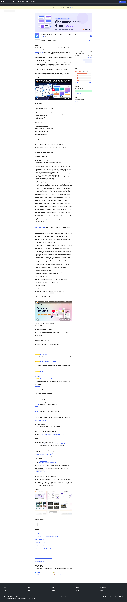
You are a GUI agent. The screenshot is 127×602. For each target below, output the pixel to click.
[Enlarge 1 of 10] (45, 492)
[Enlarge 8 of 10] (58, 511)
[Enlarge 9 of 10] (70, 511)
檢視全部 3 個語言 (89, 57)
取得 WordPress (122, 1)
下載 (91, 35)
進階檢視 (76, 64)
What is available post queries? (40, 539)
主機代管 (5, 590)
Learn (53, 587)
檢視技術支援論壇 (78, 93)
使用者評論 (43, 40)
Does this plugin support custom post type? (43, 533)
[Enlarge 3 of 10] (70, 492)
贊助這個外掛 (77, 101)
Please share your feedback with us (46, 390)
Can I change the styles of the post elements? (43, 558)
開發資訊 (54, 40)
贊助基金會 (78, 590)
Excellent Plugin (43, 354)
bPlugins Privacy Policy (65, 469)
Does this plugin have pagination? (41, 551)
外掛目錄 (29, 590)
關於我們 (5, 587)
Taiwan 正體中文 (16, 596)
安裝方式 (49, 40)
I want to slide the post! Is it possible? (42, 545)
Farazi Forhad (58, 574)
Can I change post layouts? (40, 542)
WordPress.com (103, 587)
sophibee (37, 358)
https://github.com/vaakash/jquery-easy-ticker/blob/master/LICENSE (54, 434)
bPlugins (43, 36)
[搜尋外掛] (14, 11)
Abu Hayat (57, 572)
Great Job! (42, 371)
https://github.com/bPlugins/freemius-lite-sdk (47, 462)
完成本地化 (71, 7)
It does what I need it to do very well (48, 361)
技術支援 (90, 40)
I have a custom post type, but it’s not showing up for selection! (46, 536)
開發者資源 (53, 590)
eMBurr (36, 369)
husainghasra (37, 386)
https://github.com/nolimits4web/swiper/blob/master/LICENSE (53, 443)
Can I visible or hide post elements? (41, 555)
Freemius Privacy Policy (40, 471)
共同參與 (77, 587)
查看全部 (90, 82)
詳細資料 (37, 40)
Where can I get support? (39, 561)
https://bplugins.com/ (43, 461)
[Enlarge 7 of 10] (45, 511)
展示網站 (29, 587)
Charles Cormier (40, 574)
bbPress (102, 590)
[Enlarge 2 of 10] (58, 492)
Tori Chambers (38, 376)
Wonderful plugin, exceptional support (48, 378)
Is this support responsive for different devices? (43, 548)
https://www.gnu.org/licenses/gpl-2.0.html (54, 464)
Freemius (38, 577)
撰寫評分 (76, 82)
